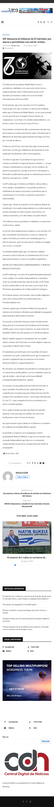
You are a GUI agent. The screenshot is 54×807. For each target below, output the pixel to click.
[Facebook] (38, 22)
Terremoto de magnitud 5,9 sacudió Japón (20, 604)
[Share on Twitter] (35, 463)
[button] (5, 543)
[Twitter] (41, 22)
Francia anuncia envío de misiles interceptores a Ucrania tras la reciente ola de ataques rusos (25, 628)
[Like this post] (30, 463)
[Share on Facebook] (32, 463)
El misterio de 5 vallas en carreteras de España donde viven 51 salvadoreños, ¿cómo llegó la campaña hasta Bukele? (27, 597)
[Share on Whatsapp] (38, 463)
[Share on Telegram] (40, 463)
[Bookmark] (51, 22)
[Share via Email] (43, 463)
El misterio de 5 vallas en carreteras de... (27, 557)
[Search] (48, 22)
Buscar (6, 737)
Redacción (15, 45)
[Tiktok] (44, 22)
